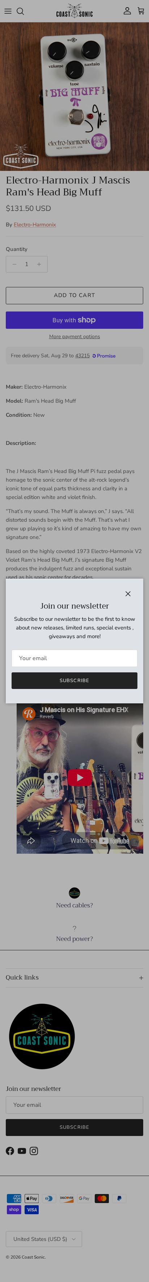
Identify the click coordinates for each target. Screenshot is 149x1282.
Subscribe (74, 680)
